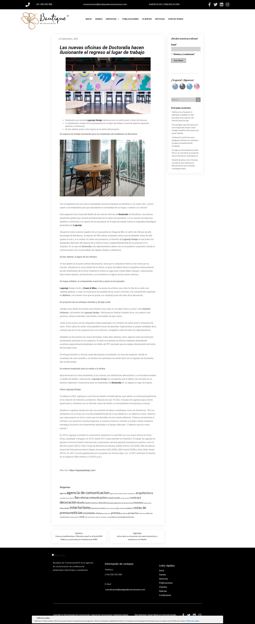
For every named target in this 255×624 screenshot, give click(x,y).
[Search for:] (186, 99)
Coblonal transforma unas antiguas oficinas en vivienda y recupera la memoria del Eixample (185, 141)
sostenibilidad (112, 517)
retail (81, 516)
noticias (76, 512)
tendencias (130, 517)
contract (135, 497)
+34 (38, 4)
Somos (99, 19)
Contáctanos (175, 19)
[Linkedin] (222, 5)
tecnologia (121, 517)
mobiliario (129, 508)
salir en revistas (101, 517)
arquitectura (144, 493)
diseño (81, 502)
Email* (174, 44)
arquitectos (131, 493)
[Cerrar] (221, 618)
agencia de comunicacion (88, 492)
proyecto (124, 513)
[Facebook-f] (210, 5)
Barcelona (81, 497)
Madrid (122, 508)
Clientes (147, 19)
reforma (142, 513)
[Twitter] (216, 5)
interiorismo (80, 507)
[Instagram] (228, 5)
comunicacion (97, 497)
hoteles (138, 502)
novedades (89, 512)
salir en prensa (90, 517)
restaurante (64, 517)
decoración (68, 502)
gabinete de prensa (121, 503)
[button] (112, 19)
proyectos (133, 513)
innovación (64, 508)
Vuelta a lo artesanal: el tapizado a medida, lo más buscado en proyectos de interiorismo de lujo (183, 116)
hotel (131, 503)
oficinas (98, 513)
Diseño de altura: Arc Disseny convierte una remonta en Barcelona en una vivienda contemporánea (185, 164)
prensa (115, 513)
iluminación (147, 503)
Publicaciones (130, 19)
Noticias (160, 19)
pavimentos (107, 513)
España (111, 503)
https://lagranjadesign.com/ (82, 470)
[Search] (198, 99)
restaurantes (73, 517)
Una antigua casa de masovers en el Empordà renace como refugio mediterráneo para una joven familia (185, 128)
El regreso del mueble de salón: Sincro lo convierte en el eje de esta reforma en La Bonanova (185, 153)
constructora (125, 498)
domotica (103, 502)
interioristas (111, 508)
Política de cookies (192, 621)
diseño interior (91, 503)
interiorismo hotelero (98, 508)
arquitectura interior (67, 498)
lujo (117, 508)
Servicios (111, 19)
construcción (113, 497)
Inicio (89, 19)
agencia (63, 493)
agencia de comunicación (118, 493)
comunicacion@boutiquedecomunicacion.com (105, 4)
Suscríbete (178, 60)
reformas (149, 513)
